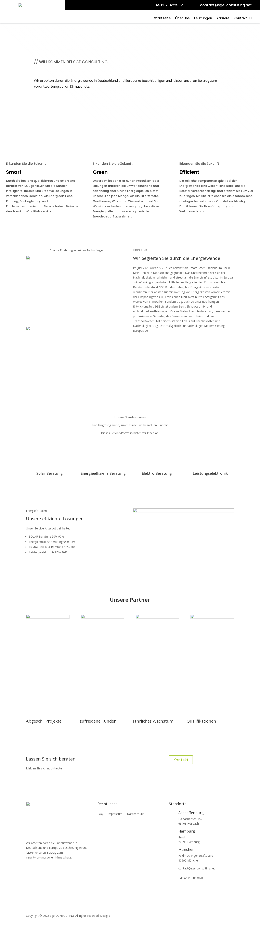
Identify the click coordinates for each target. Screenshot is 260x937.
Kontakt (240, 18)
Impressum (115, 814)
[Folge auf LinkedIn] (70, 5)
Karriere (223, 18)
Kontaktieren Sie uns (50, 95)
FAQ (100, 814)
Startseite (162, 18)
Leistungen (203, 18)
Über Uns (182, 18)
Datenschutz (135, 814)
